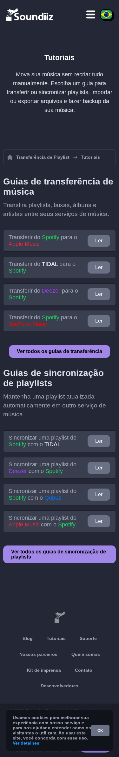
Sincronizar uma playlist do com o (42, 441)
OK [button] (100, 730)
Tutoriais (56, 638)
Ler (98, 240)
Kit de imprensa (44, 670)
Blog (28, 638)
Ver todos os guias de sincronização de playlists (58, 554)
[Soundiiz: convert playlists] (59, 617)
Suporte (88, 638)
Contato (83, 670)
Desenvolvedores (59, 685)
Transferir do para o (43, 240)
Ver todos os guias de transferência (59, 351)
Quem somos (85, 654)
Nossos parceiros (38, 654)
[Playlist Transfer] (30, 14)
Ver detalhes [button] (26, 743)
